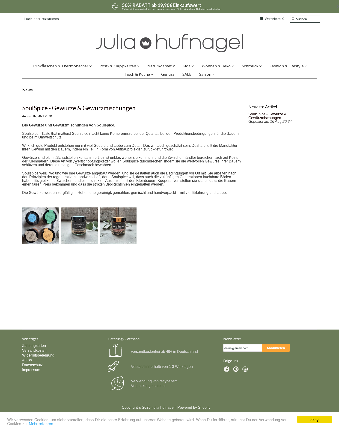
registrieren (50, 19)
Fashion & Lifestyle (287, 66)
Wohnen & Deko (217, 66)
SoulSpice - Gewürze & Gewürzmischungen (79, 108)
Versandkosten (34, 350)
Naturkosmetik (161, 66)
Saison (205, 74)
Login (28, 19)
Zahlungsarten (34, 346)
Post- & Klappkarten (118, 66)
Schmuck (250, 66)
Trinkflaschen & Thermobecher (60, 66)
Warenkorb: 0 (274, 19)
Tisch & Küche (138, 74)
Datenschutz (32, 365)
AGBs (27, 360)
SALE (186, 74)
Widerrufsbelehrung (38, 355)
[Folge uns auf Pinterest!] (236, 370)
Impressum (31, 370)
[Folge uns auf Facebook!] (227, 370)
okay (314, 419)
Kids (187, 66)
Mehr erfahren (41, 423)
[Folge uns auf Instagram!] (245, 370)
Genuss (168, 74)
